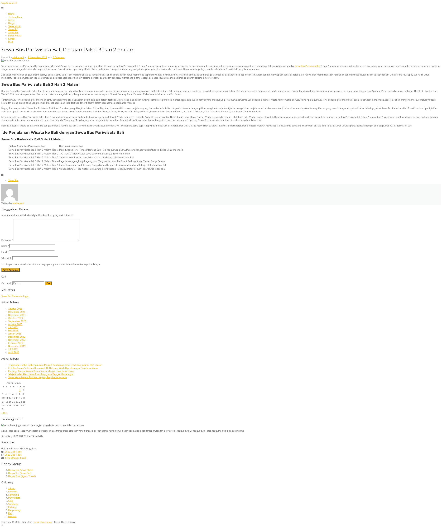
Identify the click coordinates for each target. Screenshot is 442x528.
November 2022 (17, 339)
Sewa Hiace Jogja (43, 522)
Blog (10, 41)
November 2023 (17, 315)
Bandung (12, 491)
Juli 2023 (13, 327)
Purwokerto (14, 497)
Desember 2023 (16, 311)
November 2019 (17, 346)
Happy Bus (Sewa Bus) (19, 473)
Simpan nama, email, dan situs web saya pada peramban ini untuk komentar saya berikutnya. (53, 264)
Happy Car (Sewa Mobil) (20, 470)
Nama (5, 245)
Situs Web (6, 258)
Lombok (12, 516)
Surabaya (13, 504)
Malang (12, 507)
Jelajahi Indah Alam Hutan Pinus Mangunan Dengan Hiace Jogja (40, 374)
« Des (4, 412)
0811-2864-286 (13, 451)
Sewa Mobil (14, 26)
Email (4, 251)
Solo (10, 500)
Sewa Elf (12, 29)
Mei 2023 (13, 330)
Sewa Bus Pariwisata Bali (307, 66)
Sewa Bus (13, 32)
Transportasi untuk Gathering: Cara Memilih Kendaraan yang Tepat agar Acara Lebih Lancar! (55, 364)
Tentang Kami (15, 16)
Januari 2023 (14, 333)
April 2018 (13, 352)
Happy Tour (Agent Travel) (22, 476)
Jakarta (11, 488)
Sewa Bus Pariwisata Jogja (14, 296)
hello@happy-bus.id (15, 457)
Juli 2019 (13, 349)
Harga (11, 23)
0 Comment (59, 57)
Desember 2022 (16, 336)
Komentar (7, 240)
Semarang (13, 494)
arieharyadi (18, 57)
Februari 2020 (15, 343)
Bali (10, 513)
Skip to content (9, 2)
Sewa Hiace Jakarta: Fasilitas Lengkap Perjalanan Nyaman (37, 377)
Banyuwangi (14, 510)
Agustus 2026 (15, 308)
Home (11, 13)
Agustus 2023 (15, 324)
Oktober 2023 (15, 318)
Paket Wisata (14, 35)
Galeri (11, 20)
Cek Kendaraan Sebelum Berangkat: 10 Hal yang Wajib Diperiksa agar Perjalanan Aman (53, 368)
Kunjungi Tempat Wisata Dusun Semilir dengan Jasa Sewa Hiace (41, 371)
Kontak (11, 38)
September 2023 (17, 321)
